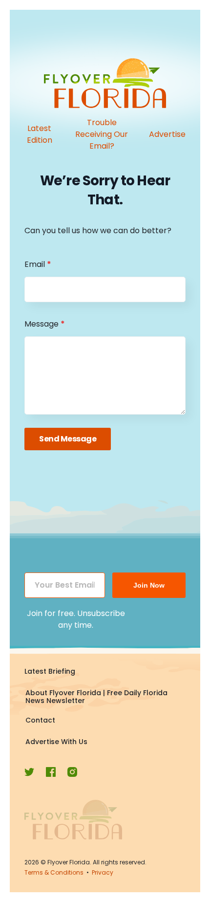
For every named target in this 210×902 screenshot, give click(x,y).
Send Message (67, 438)
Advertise (167, 134)
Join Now (149, 585)
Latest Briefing (49, 671)
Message (44, 324)
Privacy (102, 872)
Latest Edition (39, 134)
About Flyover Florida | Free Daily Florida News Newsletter (96, 696)
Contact (40, 720)
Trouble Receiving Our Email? (101, 134)
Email (37, 264)
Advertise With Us (56, 742)
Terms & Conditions (54, 872)
